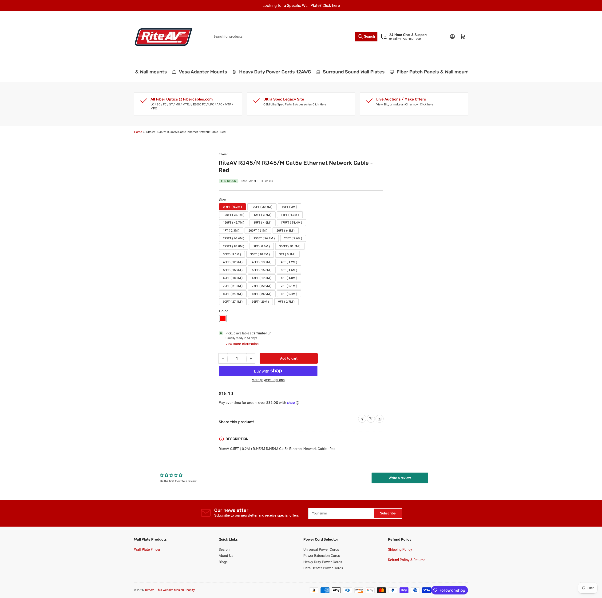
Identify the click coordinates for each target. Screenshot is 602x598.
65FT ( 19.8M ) (262, 278)
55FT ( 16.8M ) (262, 270)
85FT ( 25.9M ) (262, 294)
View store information (242, 344)
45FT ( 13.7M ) (262, 262)
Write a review (400, 478)
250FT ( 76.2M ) (264, 238)
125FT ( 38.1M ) (233, 215)
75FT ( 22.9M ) (262, 286)
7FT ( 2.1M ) (289, 286)
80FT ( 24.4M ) (233, 294)
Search (224, 549)
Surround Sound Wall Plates (348, 72)
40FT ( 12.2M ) (233, 262)
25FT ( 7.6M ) (293, 238)
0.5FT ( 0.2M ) (232, 207)
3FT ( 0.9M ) (287, 254)
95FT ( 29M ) (260, 301)
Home (138, 132)
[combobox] (294, 36)
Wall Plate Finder (147, 549)
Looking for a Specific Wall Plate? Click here (301, 5)
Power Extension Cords (321, 556)
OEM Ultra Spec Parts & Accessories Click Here (294, 104)
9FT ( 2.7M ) (286, 301)
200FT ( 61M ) (258, 230)
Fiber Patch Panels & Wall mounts (428, 72)
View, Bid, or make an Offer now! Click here (404, 104)
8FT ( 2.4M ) (289, 294)
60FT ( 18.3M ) (233, 278)
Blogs (223, 562)
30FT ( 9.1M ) (232, 254)
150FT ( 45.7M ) (233, 222)
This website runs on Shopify (175, 590)
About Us (226, 556)
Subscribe (388, 513)
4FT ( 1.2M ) (289, 262)
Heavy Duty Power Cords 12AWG (269, 72)
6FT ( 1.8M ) (289, 278)
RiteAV (223, 154)
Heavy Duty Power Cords (322, 562)
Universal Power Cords (321, 549)
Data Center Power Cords (323, 568)
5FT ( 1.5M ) (289, 270)
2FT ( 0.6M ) (261, 246)
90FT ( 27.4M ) (233, 301)
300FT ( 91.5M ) (290, 246)
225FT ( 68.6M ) (233, 238)
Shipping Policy (400, 549)
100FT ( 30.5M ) (262, 207)
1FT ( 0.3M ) (231, 230)
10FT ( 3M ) (289, 207)
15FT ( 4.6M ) (262, 222)
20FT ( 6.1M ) (286, 230)
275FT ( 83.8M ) (233, 246)
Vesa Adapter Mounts (197, 72)
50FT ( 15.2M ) (233, 270)
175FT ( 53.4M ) (291, 222)
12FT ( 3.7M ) (262, 215)
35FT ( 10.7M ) (260, 254)
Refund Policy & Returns (406, 560)
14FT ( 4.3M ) (290, 215)
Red (222, 318)
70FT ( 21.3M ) (233, 286)
